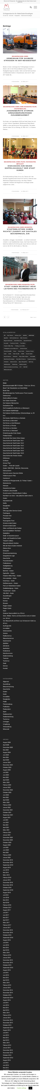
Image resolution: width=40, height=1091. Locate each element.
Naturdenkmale (7, 501)
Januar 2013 (7, 1048)
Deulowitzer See (8, 405)
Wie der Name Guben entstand (12, 546)
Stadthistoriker (7, 364)
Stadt (4, 663)
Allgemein (6, 681)
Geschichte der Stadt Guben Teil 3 (13, 445)
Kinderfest (15, 356)
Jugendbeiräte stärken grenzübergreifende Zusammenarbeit (20, 113)
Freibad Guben (7, 435)
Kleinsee (5, 486)
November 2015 (8, 962)
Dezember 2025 (8, 747)
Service (5, 666)
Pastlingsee (6, 513)
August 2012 (7, 1060)
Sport (4, 711)
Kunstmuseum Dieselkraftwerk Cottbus (15, 493)
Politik (34, 106)
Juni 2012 (6, 1065)
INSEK (22, 353)
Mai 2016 (6, 947)
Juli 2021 (5, 820)
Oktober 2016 (7, 935)
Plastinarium (7, 518)
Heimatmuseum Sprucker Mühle (13, 473)
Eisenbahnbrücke (28, 340)
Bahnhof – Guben (8, 571)
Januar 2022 (7, 807)
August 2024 (7, 752)
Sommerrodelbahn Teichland (11, 531)
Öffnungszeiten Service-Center (12, 511)
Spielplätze (6, 533)
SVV (20, 367)
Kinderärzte (6, 651)
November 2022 (8, 790)
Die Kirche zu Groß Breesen (11, 423)
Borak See (6, 390)
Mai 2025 (6, 750)
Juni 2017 (6, 915)
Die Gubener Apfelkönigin (10, 410)
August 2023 (7, 770)
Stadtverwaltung (8, 656)
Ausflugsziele (7, 626)
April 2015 (6, 980)
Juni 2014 (6, 1005)
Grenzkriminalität (7, 351)
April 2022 (6, 800)
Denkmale (6, 598)
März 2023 (6, 782)
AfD (4, 335)
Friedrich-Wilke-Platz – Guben (12, 576)
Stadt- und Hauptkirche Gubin (12, 538)
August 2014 (7, 1000)
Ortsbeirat (6, 361)
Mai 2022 (6, 797)
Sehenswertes (7, 631)
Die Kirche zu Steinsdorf (10, 430)
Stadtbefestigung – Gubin (10, 588)
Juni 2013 (6, 1035)
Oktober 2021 (7, 812)
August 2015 (7, 970)
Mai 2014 (6, 1008)
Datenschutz (7, 395)
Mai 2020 (6, 852)
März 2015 (6, 982)
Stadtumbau (14, 364)
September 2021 (8, 815)
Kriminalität (32, 356)
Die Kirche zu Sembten (10, 428)
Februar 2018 (7, 905)
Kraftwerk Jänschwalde (10, 491)
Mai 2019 (6, 872)
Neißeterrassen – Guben (10, 583)
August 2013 (7, 1030)
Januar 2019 (7, 880)
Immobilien (6, 628)
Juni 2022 (6, 795)
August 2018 (7, 892)
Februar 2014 (7, 1015)
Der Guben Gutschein (9, 400)
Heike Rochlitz (16, 353)
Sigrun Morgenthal (23, 361)
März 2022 (6, 802)
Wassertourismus (8, 638)
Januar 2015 (7, 987)
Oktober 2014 (7, 995)
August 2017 (7, 910)
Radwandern (7, 709)
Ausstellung (6, 684)
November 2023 (8, 765)
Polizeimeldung (7, 704)
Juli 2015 (5, 972)
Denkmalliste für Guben (10, 398)
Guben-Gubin (21, 351)
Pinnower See (7, 516)
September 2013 (8, 1028)
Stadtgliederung (7, 566)
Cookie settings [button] (21, 1088)
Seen (4, 611)
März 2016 (6, 952)
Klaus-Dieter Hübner (23, 356)
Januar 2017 (7, 927)
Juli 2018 (5, 895)
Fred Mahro (22, 343)
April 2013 (6, 1040)
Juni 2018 (6, 897)
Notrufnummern (8, 653)
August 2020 (7, 845)
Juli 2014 (5, 1003)
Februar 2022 (7, 805)
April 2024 (6, 760)
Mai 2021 (6, 825)
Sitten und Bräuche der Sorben (12, 528)
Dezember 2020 (8, 837)
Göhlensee (6, 458)
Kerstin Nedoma (7, 356)
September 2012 (8, 1058)
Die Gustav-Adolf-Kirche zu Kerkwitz (14, 418)
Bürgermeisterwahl (8, 340)
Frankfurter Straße (14, 343)
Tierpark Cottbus (8, 541)
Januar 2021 (7, 835)
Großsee (5, 460)
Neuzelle (5, 508)
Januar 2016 (7, 957)
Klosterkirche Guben (9, 488)
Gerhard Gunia (23, 348)
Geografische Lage (9, 556)
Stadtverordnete (23, 364)
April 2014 (6, 1010)
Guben (26, 56)
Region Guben (7, 606)
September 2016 (8, 937)
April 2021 (6, 827)
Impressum (6, 478)
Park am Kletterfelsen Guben (12, 586)
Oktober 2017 (7, 907)
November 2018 (8, 885)
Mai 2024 (6, 757)
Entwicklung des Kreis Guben (12, 433)
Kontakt (5, 668)
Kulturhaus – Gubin (9, 581)
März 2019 (6, 875)
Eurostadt (6, 343)
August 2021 (7, 817)
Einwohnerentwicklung (10, 553)
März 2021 (6, 830)
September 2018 (8, 890)
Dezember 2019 (8, 860)
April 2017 (6, 920)
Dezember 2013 (8, 1020)
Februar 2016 (7, 955)
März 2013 (6, 1043)
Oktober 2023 (7, 767)
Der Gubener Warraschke (11, 403)
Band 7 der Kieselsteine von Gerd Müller (15, 388)
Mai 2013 (6, 1038)
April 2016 (6, 950)
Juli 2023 (5, 772)
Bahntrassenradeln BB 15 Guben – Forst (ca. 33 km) (19, 385)
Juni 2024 (6, 755)
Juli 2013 (5, 1033)
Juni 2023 (6, 775)
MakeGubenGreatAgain (9, 359)
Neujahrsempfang (32, 359)
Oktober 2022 (7, 792)
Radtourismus (7, 636)
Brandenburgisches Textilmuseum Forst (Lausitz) (18, 393)
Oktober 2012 (7, 1055)
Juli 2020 (5, 847)
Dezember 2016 (8, 930)
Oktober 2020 (7, 842)
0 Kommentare (15, 81)
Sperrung (31, 361)
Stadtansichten (31, 161)
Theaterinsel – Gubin (9, 591)
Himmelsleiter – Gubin (9, 578)
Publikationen (7, 563)
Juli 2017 (5, 912)
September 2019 (8, 865)
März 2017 (6, 922)
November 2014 (8, 992)
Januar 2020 (7, 857)
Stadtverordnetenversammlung (11, 367)
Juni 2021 (6, 822)
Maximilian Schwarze (21, 359)
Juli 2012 (5, 1063)
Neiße (5, 503)
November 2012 (8, 1053)
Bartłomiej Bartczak (14, 338)
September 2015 (8, 967)
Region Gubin (7, 608)
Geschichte (6, 558)
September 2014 (8, 997)
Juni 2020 (6, 850)
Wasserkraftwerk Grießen (11, 543)
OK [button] (30, 1088)
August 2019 (7, 867)
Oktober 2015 (7, 965)
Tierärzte (5, 658)
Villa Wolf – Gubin (8, 593)
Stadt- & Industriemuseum (11, 536)
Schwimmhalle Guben (9, 523)
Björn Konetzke (23, 338)
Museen (5, 603)
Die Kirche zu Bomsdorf (10, 420)
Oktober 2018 (7, 887)
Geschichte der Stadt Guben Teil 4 (13, 448)
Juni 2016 (6, 945)
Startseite (11, 15)
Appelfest (6, 338)
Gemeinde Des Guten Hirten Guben (14, 438)
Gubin (22, 106)
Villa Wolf (25, 367)
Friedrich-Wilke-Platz (8, 346)
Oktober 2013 (7, 1025)
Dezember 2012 (8, 1050)
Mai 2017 (6, 917)
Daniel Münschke (18, 340)
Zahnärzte (6, 646)
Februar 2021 (7, 832)
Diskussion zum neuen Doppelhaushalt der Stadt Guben (20, 168)
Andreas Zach (18, 335)
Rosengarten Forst (8, 521)
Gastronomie (7, 641)
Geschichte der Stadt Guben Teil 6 (13, 453)
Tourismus (6, 661)
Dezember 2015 (8, 960)
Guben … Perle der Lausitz (11, 465)
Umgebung (6, 724)
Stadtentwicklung (20, 108)
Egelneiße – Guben (9, 573)
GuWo (9, 353)
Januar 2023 (7, 787)
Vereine (5, 633)
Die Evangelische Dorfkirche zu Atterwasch (16, 408)
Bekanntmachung (17, 56)
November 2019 (8, 862)
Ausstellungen (7, 596)
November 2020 (8, 840)
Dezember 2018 (8, 882)
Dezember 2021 (8, 810)
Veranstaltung (7, 726)
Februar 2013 (7, 1045)
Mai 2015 (6, 977)
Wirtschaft (20, 164)
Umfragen (6, 721)
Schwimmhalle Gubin (9, 526)
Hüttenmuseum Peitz (9, 475)
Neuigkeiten (17, 15)
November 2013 (8, 1023)
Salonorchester (13, 361)
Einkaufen (6, 551)
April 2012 (6, 1070)
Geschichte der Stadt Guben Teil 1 (13, 440)
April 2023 (6, 780)
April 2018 (6, 902)
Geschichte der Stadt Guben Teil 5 (13, 450)
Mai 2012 (6, 1068)
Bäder (5, 383)
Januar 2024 (7, 762)
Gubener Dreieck (30, 351)
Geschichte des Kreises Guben (12, 455)
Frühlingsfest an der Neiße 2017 (11, 348)
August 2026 (7, 742)
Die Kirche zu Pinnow (9, 425)
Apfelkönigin (31, 335)
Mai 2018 (6, 900)
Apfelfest (25, 335)
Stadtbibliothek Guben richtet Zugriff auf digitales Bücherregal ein (20, 231)
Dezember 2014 (8, 990)
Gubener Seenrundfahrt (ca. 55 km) (14, 613)
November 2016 (8, 932)
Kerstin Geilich (29, 353)
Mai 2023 (6, 777)
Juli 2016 (5, 942)
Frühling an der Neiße (20, 346)
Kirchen (5, 601)
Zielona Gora (7, 548)
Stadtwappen (7, 568)
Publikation (6, 706)
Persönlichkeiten (8, 561)
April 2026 (6, 745)
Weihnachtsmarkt (8, 369)
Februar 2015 (7, 985)
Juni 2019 (6, 870)
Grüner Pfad (6, 463)
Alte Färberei (10, 335)
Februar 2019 (7, 877)
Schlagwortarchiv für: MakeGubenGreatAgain (18, 13)
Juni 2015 (6, 975)
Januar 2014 (7, 1018)
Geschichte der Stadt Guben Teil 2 (13, 443)
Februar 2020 (7, 855)
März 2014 (6, 1013)
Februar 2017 (7, 925)
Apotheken (6, 648)
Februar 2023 (7, 785)
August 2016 (7, 940)
